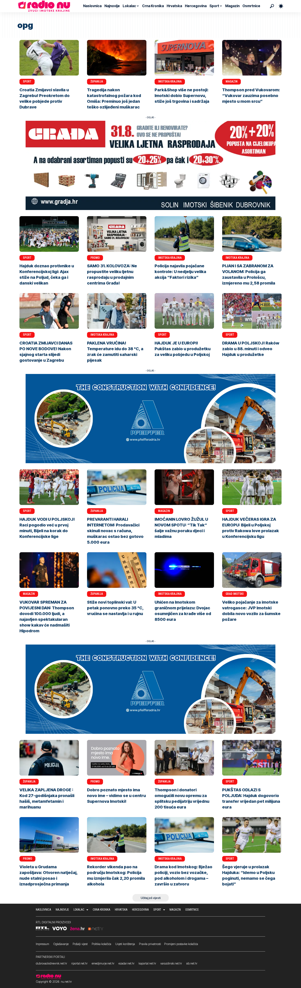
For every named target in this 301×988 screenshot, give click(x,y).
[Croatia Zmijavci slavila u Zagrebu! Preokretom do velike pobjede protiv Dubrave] (49, 58)
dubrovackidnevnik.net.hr (51, 963)
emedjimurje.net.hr (103, 963)
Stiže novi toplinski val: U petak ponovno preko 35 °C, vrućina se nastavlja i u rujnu (115, 608)
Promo (95, 257)
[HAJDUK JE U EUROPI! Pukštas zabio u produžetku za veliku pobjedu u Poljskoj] (184, 311)
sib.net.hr (191, 963)
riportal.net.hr (79, 963)
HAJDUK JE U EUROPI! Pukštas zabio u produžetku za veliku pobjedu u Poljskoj (182, 349)
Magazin (232, 81)
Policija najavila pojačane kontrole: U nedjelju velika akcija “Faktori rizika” (180, 271)
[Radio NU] (44, 6)
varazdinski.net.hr (171, 963)
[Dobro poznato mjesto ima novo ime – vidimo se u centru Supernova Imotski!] (116, 758)
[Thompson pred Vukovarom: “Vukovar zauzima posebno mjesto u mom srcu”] (252, 58)
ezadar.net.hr (127, 963)
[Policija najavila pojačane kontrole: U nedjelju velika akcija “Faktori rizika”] (184, 234)
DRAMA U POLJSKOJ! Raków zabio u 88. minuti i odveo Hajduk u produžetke (250, 349)
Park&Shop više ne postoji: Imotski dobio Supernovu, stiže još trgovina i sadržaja (182, 95)
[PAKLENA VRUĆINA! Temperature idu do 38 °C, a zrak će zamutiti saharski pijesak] (116, 311)
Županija (97, 81)
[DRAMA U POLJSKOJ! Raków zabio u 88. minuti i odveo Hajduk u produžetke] (252, 311)
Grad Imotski (235, 593)
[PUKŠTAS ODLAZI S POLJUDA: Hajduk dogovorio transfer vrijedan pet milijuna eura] (252, 758)
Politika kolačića (101, 944)
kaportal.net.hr (147, 963)
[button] (272, 6)
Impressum (42, 944)
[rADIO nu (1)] (150, 165)
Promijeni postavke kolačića (181, 944)
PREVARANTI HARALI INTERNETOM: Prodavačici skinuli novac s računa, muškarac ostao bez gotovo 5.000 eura (115, 531)
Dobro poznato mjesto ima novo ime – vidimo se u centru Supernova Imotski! (116, 795)
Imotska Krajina (170, 81)
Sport (27, 81)
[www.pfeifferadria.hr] (150, 418)
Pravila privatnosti (150, 944)
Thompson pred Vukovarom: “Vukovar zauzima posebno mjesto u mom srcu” (251, 95)
